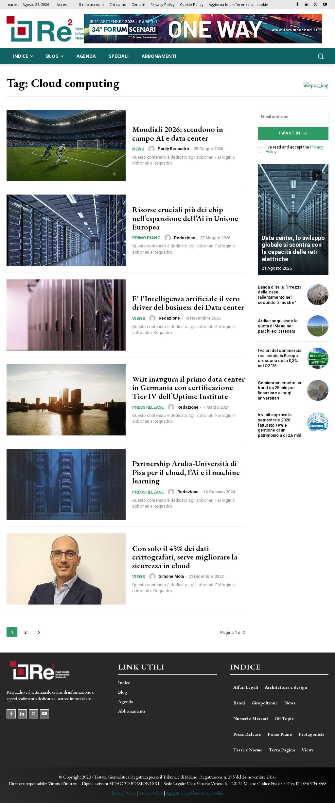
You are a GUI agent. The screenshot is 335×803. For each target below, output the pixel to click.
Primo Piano (146, 237)
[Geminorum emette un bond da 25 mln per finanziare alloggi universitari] (317, 390)
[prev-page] (305, 176)
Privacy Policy (123, 793)
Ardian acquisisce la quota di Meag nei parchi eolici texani (277, 325)
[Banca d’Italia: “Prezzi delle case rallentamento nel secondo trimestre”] (317, 295)
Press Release (148, 407)
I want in (289, 133)
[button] (320, 56)
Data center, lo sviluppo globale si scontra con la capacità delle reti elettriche (293, 248)
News (138, 149)
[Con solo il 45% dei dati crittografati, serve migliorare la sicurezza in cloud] (66, 569)
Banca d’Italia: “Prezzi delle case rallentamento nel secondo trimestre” (279, 295)
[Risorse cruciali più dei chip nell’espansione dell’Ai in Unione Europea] (66, 230)
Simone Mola (171, 576)
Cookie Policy (151, 793)
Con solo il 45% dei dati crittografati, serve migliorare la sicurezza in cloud (185, 557)
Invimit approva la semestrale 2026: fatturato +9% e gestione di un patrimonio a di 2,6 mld (279, 424)
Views (138, 318)
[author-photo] (152, 149)
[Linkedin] (306, 4)
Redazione (184, 237)
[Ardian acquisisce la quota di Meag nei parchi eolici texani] (317, 326)
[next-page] (38, 632)
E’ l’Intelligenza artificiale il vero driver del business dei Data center (188, 302)
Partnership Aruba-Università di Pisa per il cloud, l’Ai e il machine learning (186, 472)
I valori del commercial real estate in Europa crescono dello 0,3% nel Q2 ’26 (280, 358)
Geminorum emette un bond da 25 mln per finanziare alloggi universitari (279, 390)
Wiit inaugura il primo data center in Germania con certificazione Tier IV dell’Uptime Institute (188, 387)
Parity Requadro (173, 148)
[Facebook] (297, 4)
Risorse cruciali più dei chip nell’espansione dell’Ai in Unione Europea (185, 218)
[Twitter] (315, 4)
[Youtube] (324, 4)
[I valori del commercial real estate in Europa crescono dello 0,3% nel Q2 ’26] (317, 358)
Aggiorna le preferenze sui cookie (194, 793)
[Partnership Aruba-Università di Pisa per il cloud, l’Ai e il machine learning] (66, 484)
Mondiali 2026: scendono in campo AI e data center (177, 133)
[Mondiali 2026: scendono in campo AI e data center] (66, 145)
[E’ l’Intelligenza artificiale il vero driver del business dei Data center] (66, 315)
